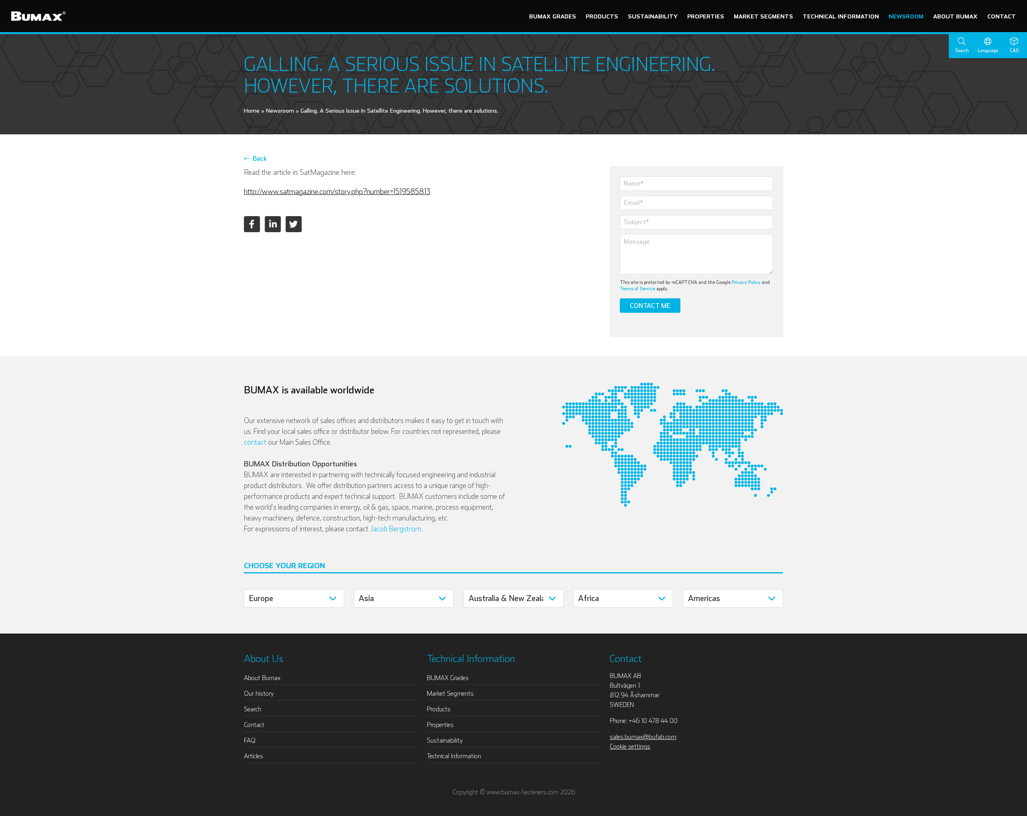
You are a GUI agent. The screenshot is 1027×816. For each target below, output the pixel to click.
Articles (253, 755)
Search (252, 709)
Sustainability (653, 16)
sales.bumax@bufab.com (643, 736)
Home (252, 110)
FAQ (250, 740)
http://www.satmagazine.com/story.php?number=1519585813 (337, 191)
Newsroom (906, 16)
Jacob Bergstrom (395, 528)
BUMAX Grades (552, 16)
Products (602, 16)
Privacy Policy (746, 282)
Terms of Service (637, 288)
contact (255, 442)
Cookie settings (630, 746)
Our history (259, 693)
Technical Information (841, 16)
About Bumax (955, 16)
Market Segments (763, 16)
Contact (1001, 16)
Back (258, 158)
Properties (705, 16)
